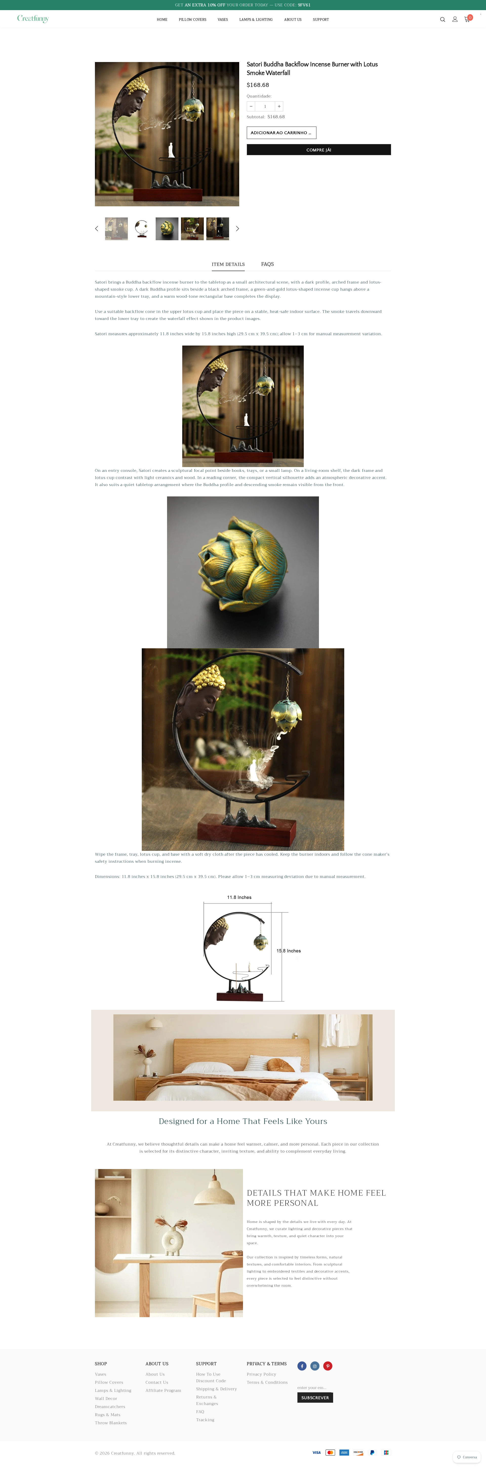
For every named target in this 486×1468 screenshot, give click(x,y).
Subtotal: (256, 117)
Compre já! (319, 150)
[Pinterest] (327, 1366)
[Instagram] (314, 1366)
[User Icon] (455, 19)
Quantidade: (259, 96)
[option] (167, 134)
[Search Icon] (442, 19)
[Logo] (45, 19)
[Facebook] (302, 1366)
